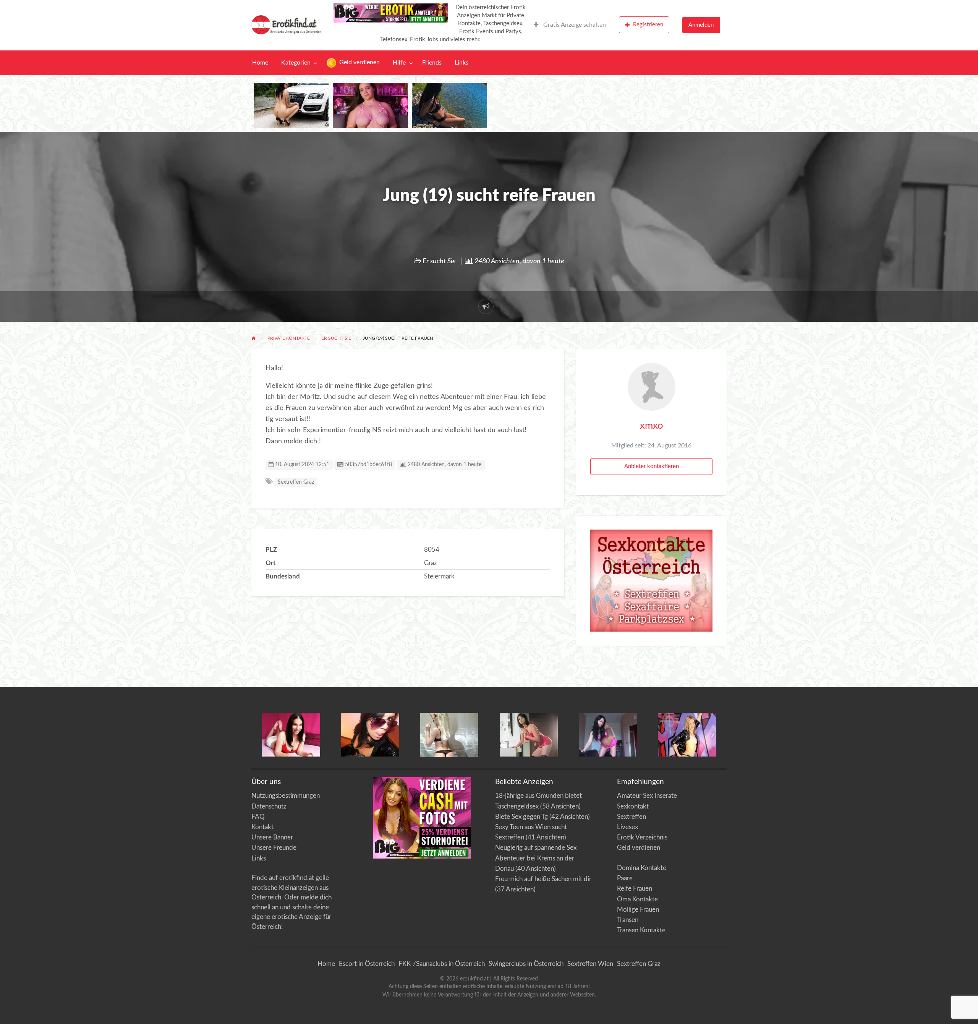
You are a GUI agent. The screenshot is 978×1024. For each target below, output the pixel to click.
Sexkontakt (633, 806)
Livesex (627, 827)
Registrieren (648, 25)
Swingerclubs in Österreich (526, 964)
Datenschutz (269, 806)
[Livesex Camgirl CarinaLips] (449, 734)
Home (260, 63)
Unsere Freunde (273, 847)
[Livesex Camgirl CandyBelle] (291, 734)
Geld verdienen (359, 62)
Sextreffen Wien (590, 964)
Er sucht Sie (439, 261)
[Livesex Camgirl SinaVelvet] (529, 734)
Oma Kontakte (637, 899)
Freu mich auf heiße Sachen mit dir (543, 879)
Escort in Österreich (367, 964)
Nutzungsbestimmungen (285, 795)
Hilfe (399, 63)
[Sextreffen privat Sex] (651, 580)
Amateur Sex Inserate (647, 795)
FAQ (258, 816)
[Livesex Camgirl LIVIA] (608, 734)
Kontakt (262, 827)
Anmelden (701, 25)
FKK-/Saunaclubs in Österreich (441, 964)
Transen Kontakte (641, 930)
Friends (432, 63)
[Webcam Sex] (291, 105)
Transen (627, 920)
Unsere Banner (272, 837)
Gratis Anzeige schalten (574, 25)
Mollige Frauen (638, 909)
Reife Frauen (634, 888)
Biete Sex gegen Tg (521, 816)
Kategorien (296, 63)
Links (461, 63)
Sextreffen (631, 816)
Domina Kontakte (641, 868)
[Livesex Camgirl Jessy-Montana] (687, 734)
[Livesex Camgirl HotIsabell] (370, 734)
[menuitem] (569, 25)
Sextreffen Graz (296, 482)
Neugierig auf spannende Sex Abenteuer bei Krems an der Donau (535, 858)
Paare (625, 878)
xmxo (651, 426)
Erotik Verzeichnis (642, 837)
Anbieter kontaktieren (651, 466)
